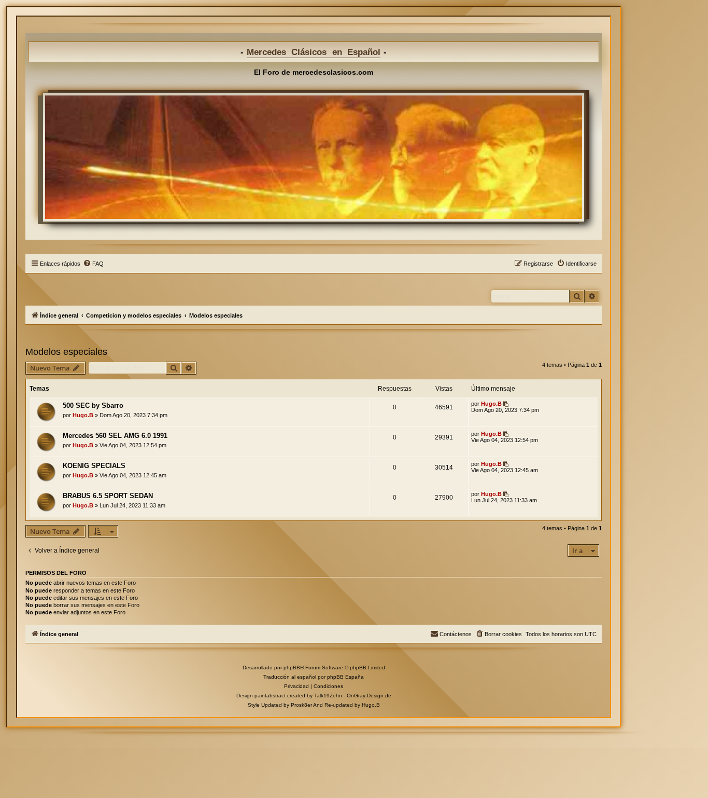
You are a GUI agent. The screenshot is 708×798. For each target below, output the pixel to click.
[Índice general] (313, 157)
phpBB (292, 667)
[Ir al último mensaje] (506, 404)
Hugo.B (83, 415)
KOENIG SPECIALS (94, 466)
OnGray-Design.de (369, 695)
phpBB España (345, 677)
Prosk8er (301, 705)
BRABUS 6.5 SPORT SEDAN (108, 496)
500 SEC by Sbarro (93, 405)
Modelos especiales (66, 352)
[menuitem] (93, 263)
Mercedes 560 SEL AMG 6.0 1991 (115, 435)
